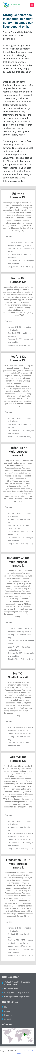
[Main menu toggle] (32, 5)
